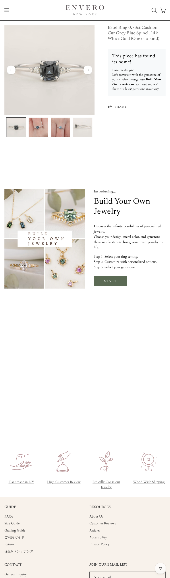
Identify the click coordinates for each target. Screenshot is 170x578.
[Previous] (11, 70)
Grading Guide (14, 530)
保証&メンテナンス (18, 551)
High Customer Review (64, 482)
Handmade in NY (21, 482)
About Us (96, 516)
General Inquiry (15, 574)
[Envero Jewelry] (85, 10)
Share (120, 107)
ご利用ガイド (14, 537)
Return (9, 544)
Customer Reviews (102, 523)
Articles (94, 530)
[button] (154, 10)
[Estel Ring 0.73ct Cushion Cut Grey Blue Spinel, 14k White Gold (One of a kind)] (16, 127)
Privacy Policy (99, 544)
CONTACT (13, 565)
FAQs (8, 516)
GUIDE (10, 507)
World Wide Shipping (149, 482)
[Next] (87, 70)
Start (110, 281)
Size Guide (12, 523)
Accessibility (98, 537)
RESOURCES (100, 507)
